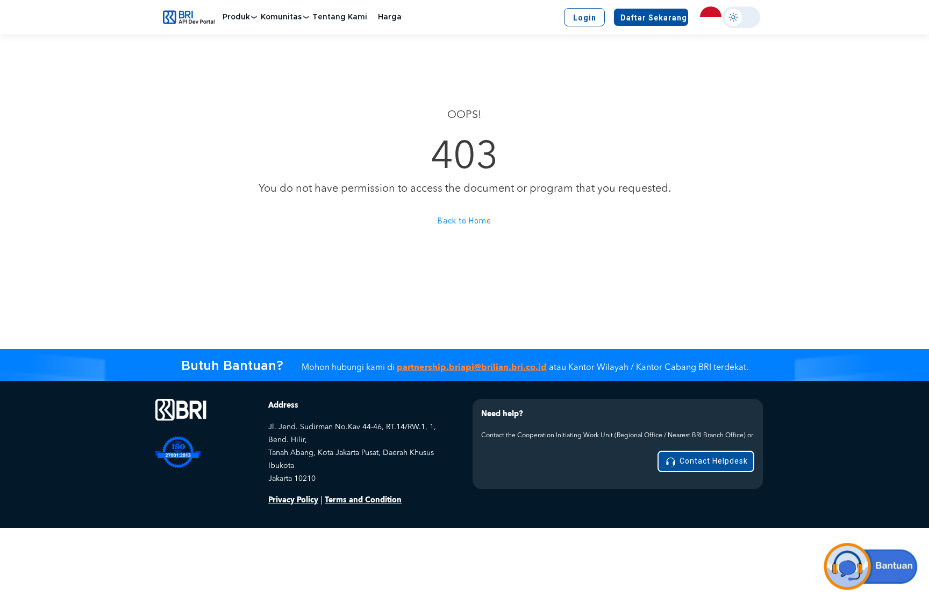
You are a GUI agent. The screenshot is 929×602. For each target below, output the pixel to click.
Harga (390, 17)
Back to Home (464, 220)
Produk (236, 17)
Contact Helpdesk (712, 461)
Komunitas (281, 17)
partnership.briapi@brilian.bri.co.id (472, 367)
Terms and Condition (363, 500)
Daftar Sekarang (653, 17)
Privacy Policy (293, 500)
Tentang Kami (339, 17)
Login (584, 17)
